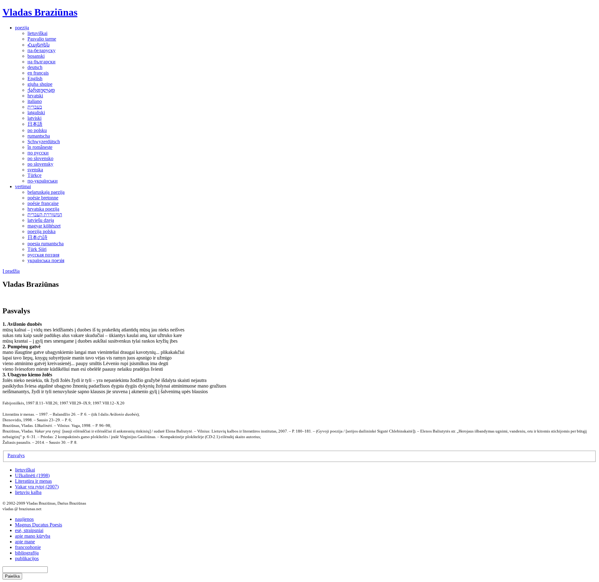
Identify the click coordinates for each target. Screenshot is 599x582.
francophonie (28, 547)
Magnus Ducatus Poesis (38, 524)
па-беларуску (41, 50)
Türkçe (34, 175)
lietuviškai (37, 33)
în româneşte (39, 147)
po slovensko (40, 158)
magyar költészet (44, 225)
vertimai (23, 186)
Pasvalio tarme (41, 39)
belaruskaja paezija (46, 192)
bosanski (36, 56)
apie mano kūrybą (32, 536)
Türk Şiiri (36, 249)
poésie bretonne (42, 197)
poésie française (43, 203)
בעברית (34, 107)
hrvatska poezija (43, 209)
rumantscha (38, 136)
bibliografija (27, 552)
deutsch (34, 67)
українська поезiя (45, 260)
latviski (34, 118)
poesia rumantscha (45, 243)
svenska (35, 169)
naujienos (24, 519)
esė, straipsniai (29, 530)
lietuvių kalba (28, 492)
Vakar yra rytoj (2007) (37, 486)
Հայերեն (38, 44)
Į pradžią (11, 271)
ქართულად (41, 90)
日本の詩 (37, 237)
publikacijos (27, 558)
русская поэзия (43, 254)
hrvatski (35, 95)
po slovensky (40, 164)
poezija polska (41, 231)
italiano (34, 101)
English (34, 78)
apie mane (25, 541)
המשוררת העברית (44, 214)
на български (41, 61)
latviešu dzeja (40, 220)
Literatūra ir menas (33, 481)
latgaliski (36, 112)
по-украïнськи (42, 180)
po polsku (37, 130)
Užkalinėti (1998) (32, 475)
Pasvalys (16, 455)
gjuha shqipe (39, 84)
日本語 (34, 124)
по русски (38, 152)
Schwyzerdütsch (43, 141)
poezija (22, 27)
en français (38, 73)
